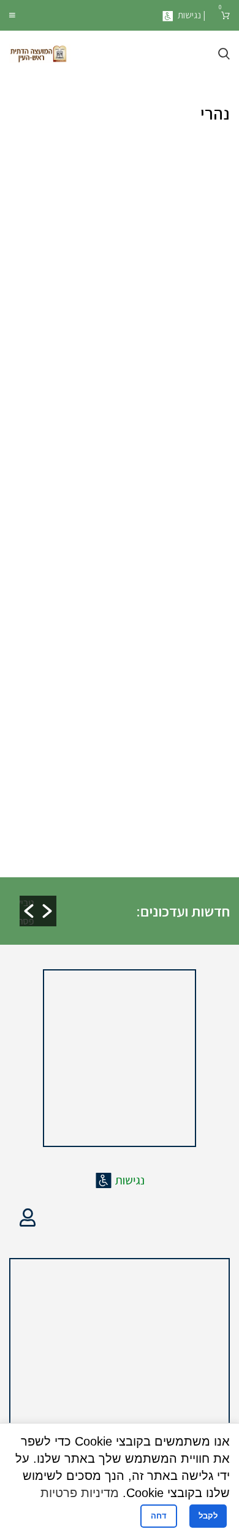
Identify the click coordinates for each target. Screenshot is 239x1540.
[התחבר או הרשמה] (27, 1217)
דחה (159, 1515)
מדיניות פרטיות (79, 1493)
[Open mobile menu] (12, 15)
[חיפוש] (224, 54)
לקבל (208, 1515)
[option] (125, 891)
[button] (29, 911)
